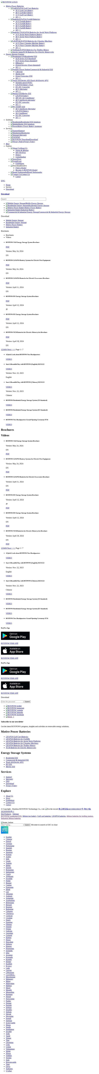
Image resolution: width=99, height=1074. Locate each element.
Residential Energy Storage (16, 222)
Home (8, 185)
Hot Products (6, 814)
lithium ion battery (29, 816)
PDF (7, 247)
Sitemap (16, 814)
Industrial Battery (12, 227)
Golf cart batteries (44, 816)
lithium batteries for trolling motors (80, 816)
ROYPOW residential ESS (11, 816)
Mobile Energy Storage (15, 220)
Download (10, 189)
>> (14, 349)
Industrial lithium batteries (11, 818)
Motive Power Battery (14, 225)
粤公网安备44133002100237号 (71, 809)
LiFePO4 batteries (59, 816)
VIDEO (9, 359)
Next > (10, 349)
